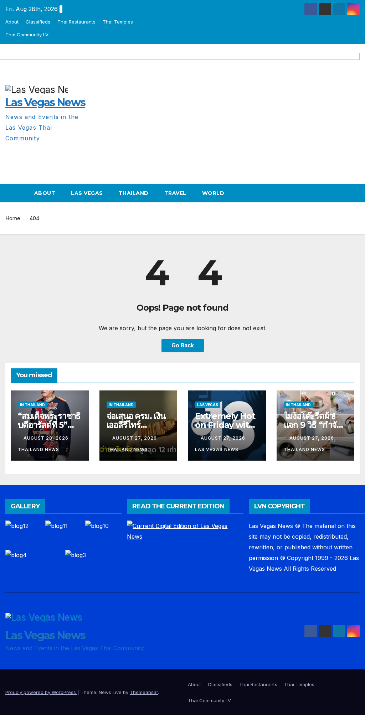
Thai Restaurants (76, 22)
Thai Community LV (26, 34)
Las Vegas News (45, 635)
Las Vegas (87, 193)
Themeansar (144, 692)
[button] (355, 193)
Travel (175, 193)
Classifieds (38, 22)
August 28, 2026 (47, 438)
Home (12, 218)
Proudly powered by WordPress (41, 692)
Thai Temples (118, 22)
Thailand (134, 193)
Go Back (182, 345)
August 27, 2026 (135, 438)
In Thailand (32, 405)
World (213, 193)
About (12, 22)
